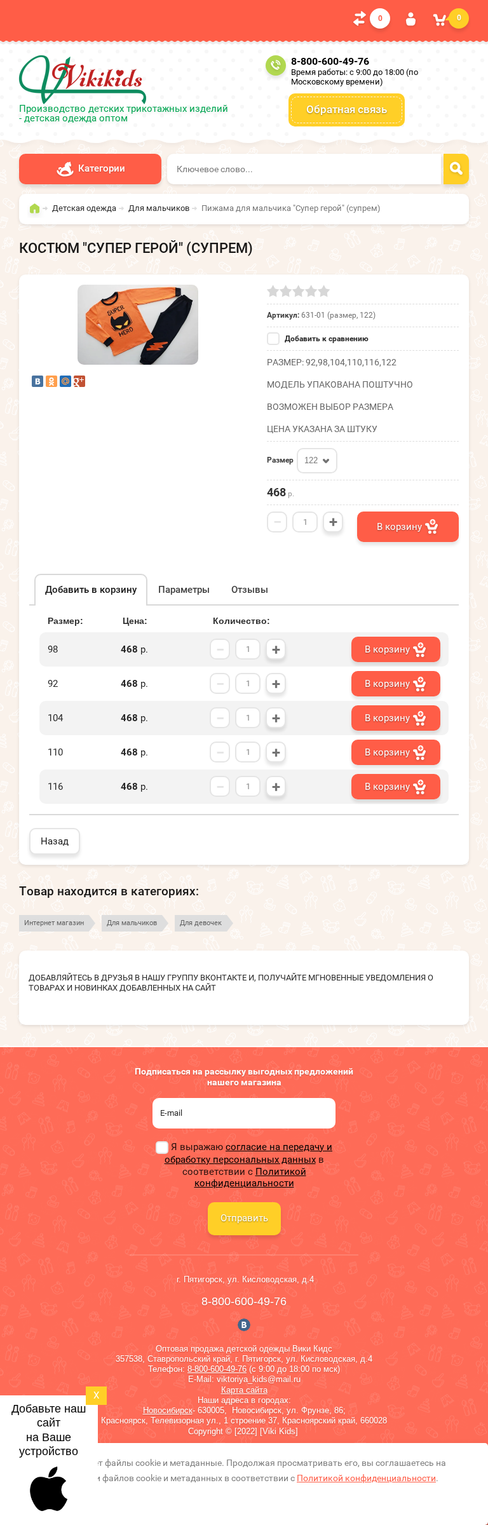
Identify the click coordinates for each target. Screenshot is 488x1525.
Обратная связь (346, 109)
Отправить (244, 1218)
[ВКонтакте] (37, 381)
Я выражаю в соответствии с (248, 1165)
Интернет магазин (54, 923)
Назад (55, 841)
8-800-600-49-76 (330, 61)
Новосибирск (168, 1410)
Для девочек (201, 923)
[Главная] (37, 214)
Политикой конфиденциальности (250, 1178)
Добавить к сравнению (326, 338)
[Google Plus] (79, 381)
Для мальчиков (132, 923)
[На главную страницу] (82, 79)
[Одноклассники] (51, 381)
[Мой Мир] (65, 381)
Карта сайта (244, 1390)
